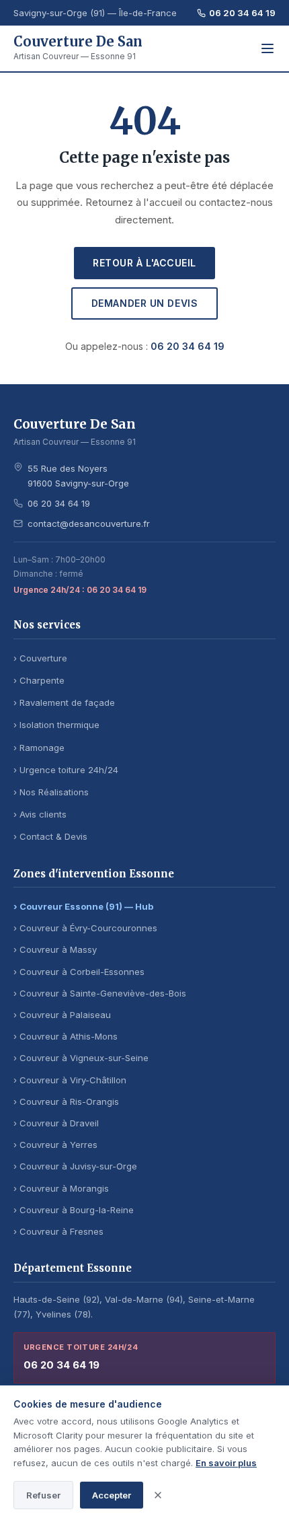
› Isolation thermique (56, 724)
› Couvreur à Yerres (55, 1144)
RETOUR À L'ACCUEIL (144, 262)
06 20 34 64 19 (242, 12)
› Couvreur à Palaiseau (62, 1014)
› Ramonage (39, 747)
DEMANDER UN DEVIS (144, 303)
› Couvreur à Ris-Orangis (66, 1101)
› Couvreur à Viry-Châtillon (69, 1080)
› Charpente (39, 680)
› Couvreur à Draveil (56, 1123)
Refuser (43, 1495)
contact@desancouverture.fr (89, 523)
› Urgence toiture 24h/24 (65, 769)
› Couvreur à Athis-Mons (65, 1036)
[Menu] (267, 48)
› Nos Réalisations (51, 792)
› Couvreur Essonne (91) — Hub (83, 906)
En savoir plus (226, 1462)
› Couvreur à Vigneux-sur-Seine (81, 1057)
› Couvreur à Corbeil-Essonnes (78, 971)
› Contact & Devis (50, 836)
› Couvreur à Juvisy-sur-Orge (75, 1166)
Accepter (111, 1495)
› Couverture (40, 658)
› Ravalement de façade (64, 702)
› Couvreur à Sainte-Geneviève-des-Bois (99, 993)
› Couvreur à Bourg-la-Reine (73, 1209)
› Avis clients (40, 814)
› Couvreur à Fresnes (58, 1231)
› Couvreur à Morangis (61, 1188)
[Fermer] (158, 1495)
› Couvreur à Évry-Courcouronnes (85, 927)
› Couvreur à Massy (55, 949)
